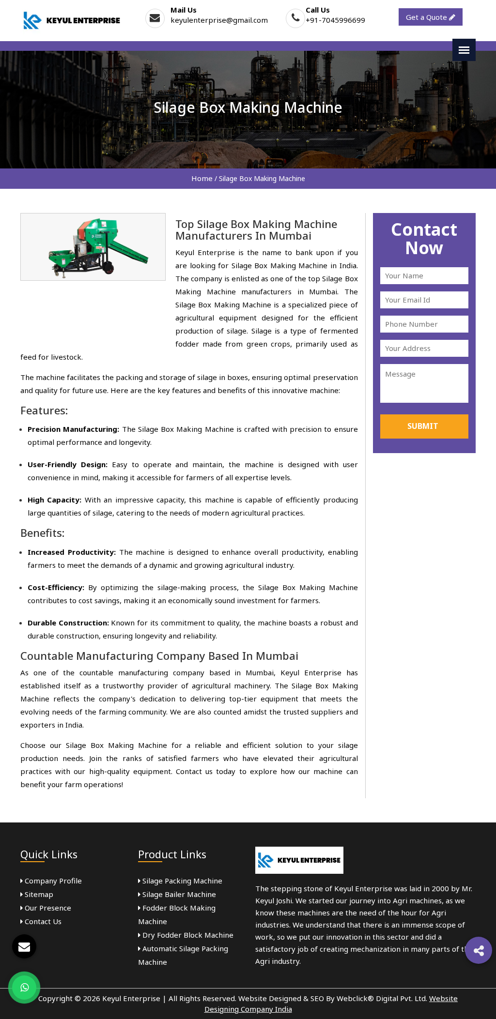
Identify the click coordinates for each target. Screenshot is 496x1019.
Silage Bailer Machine (178, 894)
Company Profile (52, 880)
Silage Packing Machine (181, 880)
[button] (478, 950)
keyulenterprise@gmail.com (219, 20)
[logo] (72, 20)
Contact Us (42, 921)
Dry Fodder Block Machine (186, 935)
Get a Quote (427, 17)
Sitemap (38, 894)
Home (202, 178)
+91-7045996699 (335, 20)
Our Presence (47, 908)
